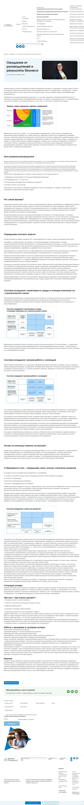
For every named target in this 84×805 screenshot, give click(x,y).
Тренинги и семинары (76, 5)
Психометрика (74, 7)
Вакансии (25, 23)
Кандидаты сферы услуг (43, 29)
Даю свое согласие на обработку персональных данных (21, 714)
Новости (24, 29)
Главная (18, 24)
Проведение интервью (76, 19)
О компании (25, 18)
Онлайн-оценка (15, 779)
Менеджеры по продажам (44, 21)
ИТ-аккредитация (27, 31)
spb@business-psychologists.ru (76, 793)
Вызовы (39, 35)
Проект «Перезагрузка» (28, 26)
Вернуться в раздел (11, 682)
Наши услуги (40, 7)
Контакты (6, 782)
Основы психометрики (76, 9)
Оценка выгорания (42, 41)
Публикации (12, 54)
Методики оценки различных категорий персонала (51, 19)
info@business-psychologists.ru (62, 791)
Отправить (11, 723)
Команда (24, 21)
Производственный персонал (45, 26)
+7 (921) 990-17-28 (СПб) (63, 759)
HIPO (38, 38)
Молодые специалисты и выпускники (47, 31)
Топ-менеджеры (41, 23)
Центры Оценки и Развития (38, 781)
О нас (24, 16)
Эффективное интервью (76, 23)
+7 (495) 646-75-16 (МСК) (52, 759)
